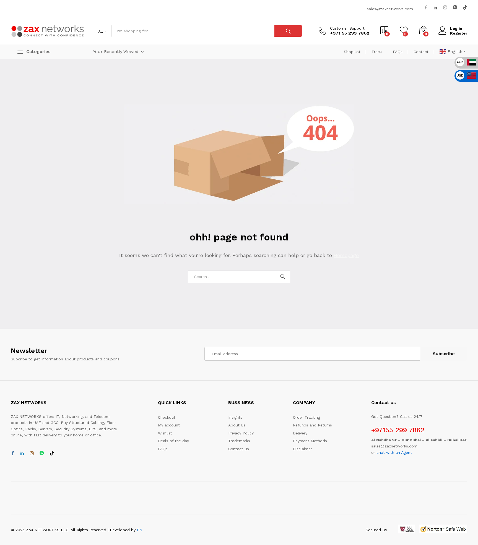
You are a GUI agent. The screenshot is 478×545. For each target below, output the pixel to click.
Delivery (300, 433)
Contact (421, 51)
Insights (235, 417)
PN (139, 530)
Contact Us (238, 449)
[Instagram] (445, 7)
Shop (352, 51)
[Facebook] (426, 8)
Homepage (346, 255)
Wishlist (165, 433)
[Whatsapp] (455, 7)
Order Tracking (306, 417)
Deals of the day (173, 441)
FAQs (397, 51)
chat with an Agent (394, 452)
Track (377, 51)
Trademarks (239, 441)
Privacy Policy (241, 433)
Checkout (166, 417)
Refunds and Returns (312, 425)
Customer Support (347, 28)
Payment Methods (310, 441)
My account (169, 425)
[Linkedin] (435, 8)
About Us (236, 425)
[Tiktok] (465, 7)
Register (458, 33)
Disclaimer (302, 449)
